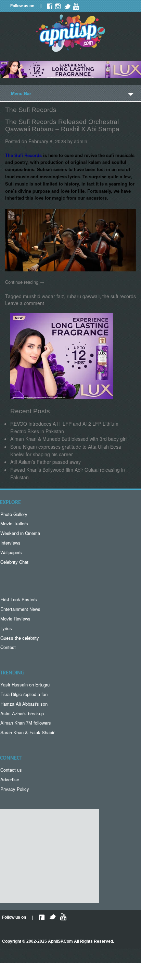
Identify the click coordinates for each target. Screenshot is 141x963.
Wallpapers (11, 552)
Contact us (11, 769)
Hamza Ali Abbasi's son (24, 704)
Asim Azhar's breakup (22, 713)
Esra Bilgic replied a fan (24, 694)
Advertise (9, 779)
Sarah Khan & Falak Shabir (27, 732)
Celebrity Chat (14, 562)
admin (80, 141)
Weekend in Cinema (20, 533)
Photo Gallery (13, 514)
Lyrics (6, 628)
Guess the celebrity (19, 638)
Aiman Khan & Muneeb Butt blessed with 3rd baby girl (68, 438)
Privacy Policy (14, 789)
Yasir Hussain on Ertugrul (25, 684)
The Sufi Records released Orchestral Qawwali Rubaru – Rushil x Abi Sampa (62, 125)
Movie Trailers (14, 523)
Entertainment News (20, 609)
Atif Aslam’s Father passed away (45, 461)
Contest (8, 647)
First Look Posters (18, 599)
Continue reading (24, 282)
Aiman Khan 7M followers (25, 722)
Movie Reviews (15, 618)
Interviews (10, 542)
